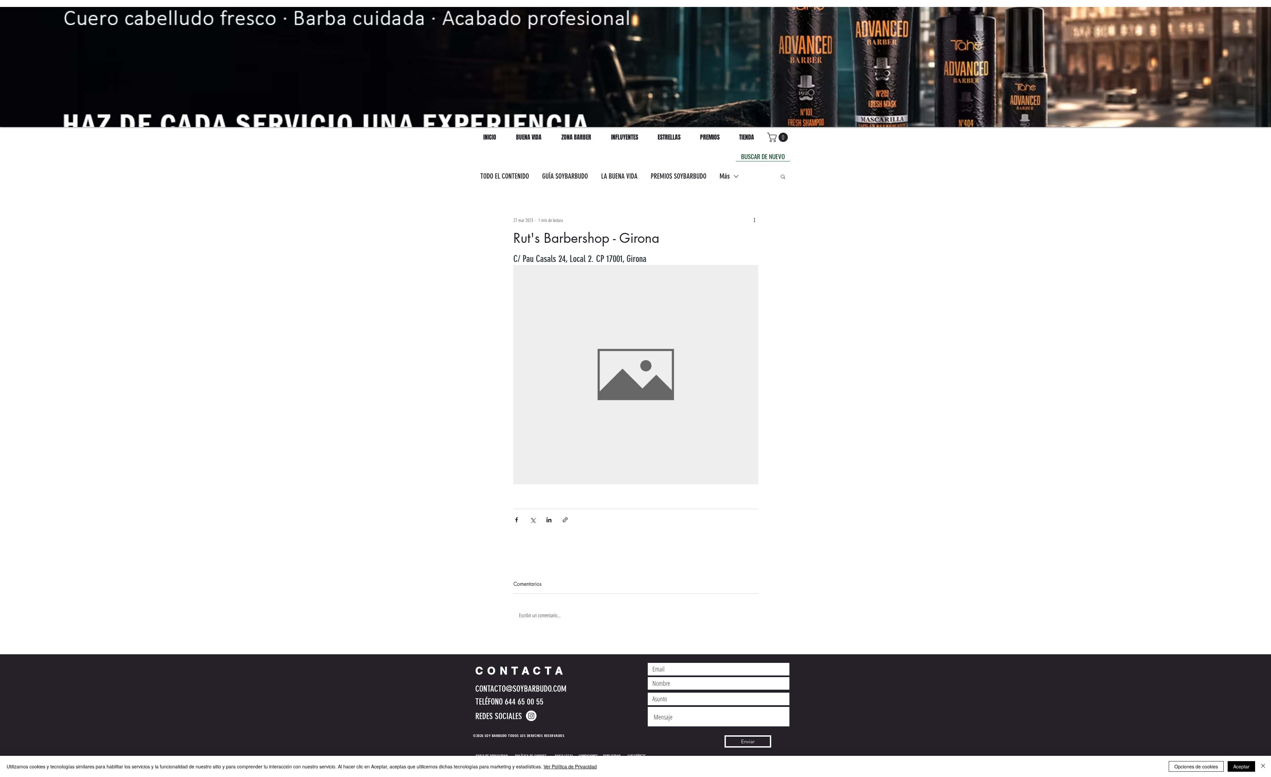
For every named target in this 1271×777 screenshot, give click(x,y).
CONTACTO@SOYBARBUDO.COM (520, 689)
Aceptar (1241, 766)
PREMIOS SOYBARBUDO (678, 176)
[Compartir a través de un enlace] (565, 520)
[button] (783, 176)
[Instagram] (531, 716)
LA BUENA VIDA (619, 176)
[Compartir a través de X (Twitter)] (533, 520)
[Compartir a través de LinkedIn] (549, 520)
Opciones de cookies (1196, 766)
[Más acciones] (754, 220)
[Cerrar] (1263, 766)
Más (725, 176)
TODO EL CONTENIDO (504, 176)
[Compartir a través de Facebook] (516, 520)
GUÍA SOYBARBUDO (565, 176)
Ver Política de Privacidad (570, 766)
